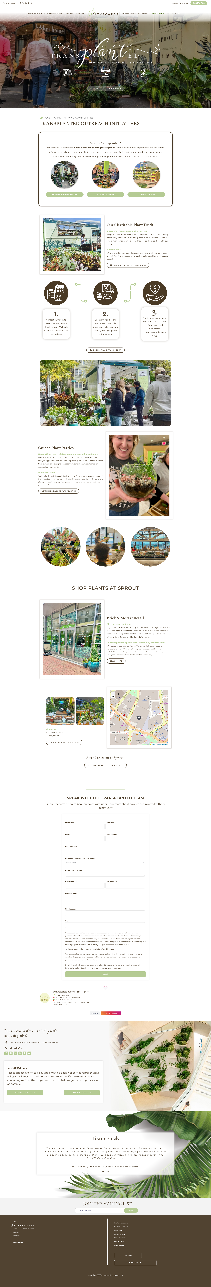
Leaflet (153, 744)
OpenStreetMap (163, 744)
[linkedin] (20, 1053)
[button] (179, 13)
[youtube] (29, 1053)
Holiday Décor (119, 1241)
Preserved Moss (119, 1234)
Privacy (15, 1242)
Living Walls (118, 1230)
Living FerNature (120, 1238)
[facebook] (6, 1053)
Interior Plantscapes (121, 1223)
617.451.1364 (10, 3)
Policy (20, 1242)
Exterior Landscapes (121, 1227)
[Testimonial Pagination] (103, 1171)
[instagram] (11, 1053)
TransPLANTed (119, 1245)
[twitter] (15, 1053)
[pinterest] (24, 1053)
